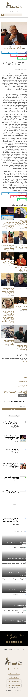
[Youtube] (14, 642)
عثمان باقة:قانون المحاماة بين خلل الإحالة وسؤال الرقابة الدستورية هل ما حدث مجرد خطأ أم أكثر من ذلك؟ (21, 223)
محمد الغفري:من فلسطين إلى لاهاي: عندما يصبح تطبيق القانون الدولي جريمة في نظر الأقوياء (8, 225)
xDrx (10, 688)
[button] (22, 52)
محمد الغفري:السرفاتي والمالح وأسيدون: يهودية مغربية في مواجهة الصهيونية (7, 247)
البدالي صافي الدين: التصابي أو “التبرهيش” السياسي (7, 263)
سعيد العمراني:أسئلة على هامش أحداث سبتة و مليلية (21, 269)
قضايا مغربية (12, 48)
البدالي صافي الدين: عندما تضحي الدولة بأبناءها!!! (21, 307)
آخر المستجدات (19, 48)
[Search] (2, 15)
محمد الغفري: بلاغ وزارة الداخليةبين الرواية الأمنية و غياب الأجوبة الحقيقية (8, 342)
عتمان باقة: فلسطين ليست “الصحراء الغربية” (20, 247)
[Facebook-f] (21, 642)
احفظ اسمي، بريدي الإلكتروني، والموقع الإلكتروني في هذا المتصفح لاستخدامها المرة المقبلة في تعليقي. (14, 392)
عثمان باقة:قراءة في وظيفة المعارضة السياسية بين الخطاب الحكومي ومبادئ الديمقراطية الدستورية (8, 291)
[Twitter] (18, 642)
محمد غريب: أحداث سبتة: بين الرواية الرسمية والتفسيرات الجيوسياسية (21, 347)
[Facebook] (17, 11)
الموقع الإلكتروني (22, 385)
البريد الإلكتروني (22, 381)
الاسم (25, 377)
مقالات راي (6, 48)
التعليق (24, 361)
